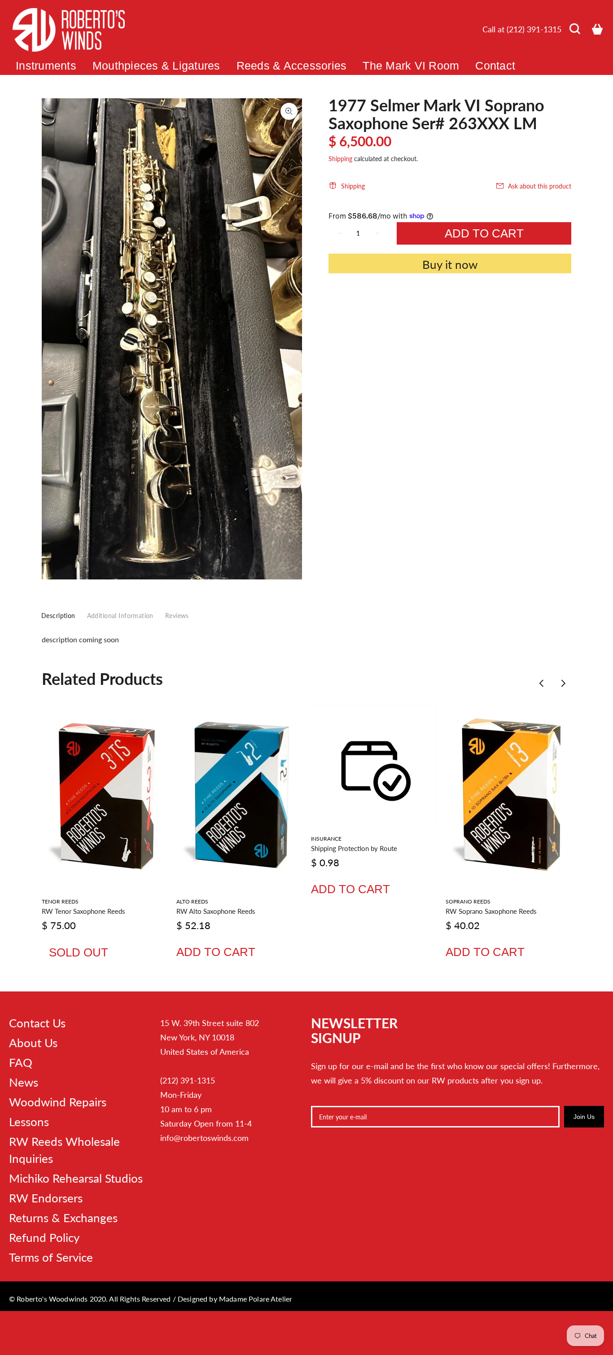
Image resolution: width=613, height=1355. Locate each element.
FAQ (20, 1062)
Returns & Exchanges (63, 1217)
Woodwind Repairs (57, 1102)
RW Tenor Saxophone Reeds (83, 911)
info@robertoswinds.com (204, 1138)
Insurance (326, 838)
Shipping (340, 158)
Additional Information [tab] (120, 615)
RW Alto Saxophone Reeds (215, 911)
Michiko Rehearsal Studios (76, 1178)
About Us (33, 1042)
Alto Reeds (192, 901)
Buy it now (449, 264)
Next (562, 683)
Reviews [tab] (177, 615)
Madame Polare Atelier (255, 1298)
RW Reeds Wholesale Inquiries (64, 1150)
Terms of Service (51, 1257)
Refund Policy (44, 1237)
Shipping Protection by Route (354, 848)
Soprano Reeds (468, 901)
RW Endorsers (46, 1198)
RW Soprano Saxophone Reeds (491, 911)
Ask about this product (539, 186)
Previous (541, 683)
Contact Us (37, 1023)
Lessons (29, 1121)
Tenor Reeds (60, 901)
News (23, 1082)
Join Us (584, 1116)
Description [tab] (58, 615)
